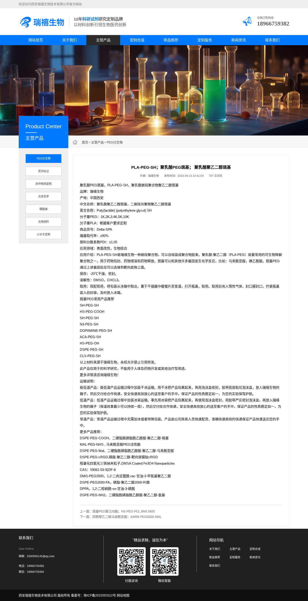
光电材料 (43, 221)
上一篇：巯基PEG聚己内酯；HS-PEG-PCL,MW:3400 (117, 511)
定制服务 (205, 40)
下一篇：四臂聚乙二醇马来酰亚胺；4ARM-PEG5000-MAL (121, 517)
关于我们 (69, 40)
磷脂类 (43, 209)
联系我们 (272, 40)
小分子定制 (43, 234)
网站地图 (123, 595)
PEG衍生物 (115, 142)
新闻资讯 (238, 40)
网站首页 (35, 40)
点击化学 (43, 196)
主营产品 (103, 40)
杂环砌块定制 (43, 183)
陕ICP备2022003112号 (100, 595)
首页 (85, 142)
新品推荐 (171, 40)
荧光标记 (43, 171)
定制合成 (137, 40)
